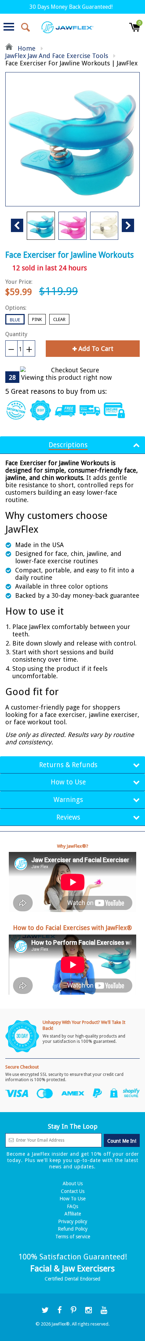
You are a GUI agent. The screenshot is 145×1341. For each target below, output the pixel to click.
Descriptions (68, 445)
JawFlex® (61, 1324)
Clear (59, 319)
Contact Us (72, 1191)
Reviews (68, 817)
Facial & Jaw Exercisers (72, 1268)
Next (128, 225)
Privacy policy (72, 1221)
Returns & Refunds (68, 765)
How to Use (68, 782)
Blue (15, 319)
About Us (73, 1183)
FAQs (72, 1206)
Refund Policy (73, 1229)
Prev (17, 225)
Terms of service (72, 1236)
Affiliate (72, 1214)
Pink (37, 319)
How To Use (72, 1198)
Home (26, 48)
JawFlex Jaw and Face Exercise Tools (56, 55)
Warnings (68, 800)
